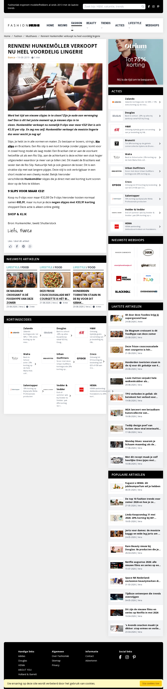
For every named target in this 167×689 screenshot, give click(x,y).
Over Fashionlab (60, 656)
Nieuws (62, 25)
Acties (119, 25)
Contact (89, 656)
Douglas (22, 660)
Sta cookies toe (150, 683)
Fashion (76, 23)
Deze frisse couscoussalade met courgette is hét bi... (55, 295)
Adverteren (91, 660)
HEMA (21, 665)
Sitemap (56, 660)
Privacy (55, 665)
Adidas (21, 656)
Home (50, 25)
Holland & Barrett (27, 674)
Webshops (152, 25)
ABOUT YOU (25, 669)
